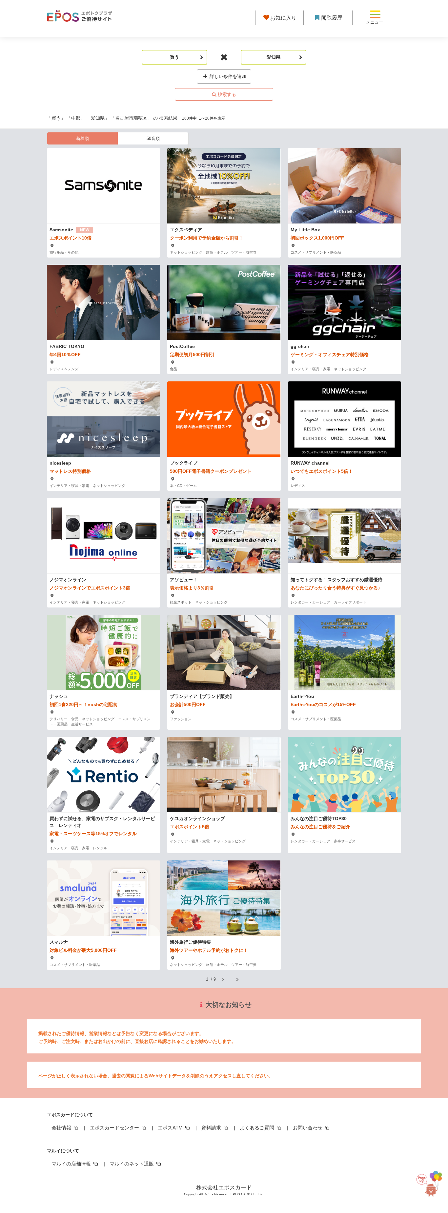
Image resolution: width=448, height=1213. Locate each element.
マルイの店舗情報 (71, 1163)
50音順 (153, 138)
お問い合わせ (308, 1127)
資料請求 (211, 1127)
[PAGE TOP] (430, 1178)
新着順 (82, 138)
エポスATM (171, 1127)
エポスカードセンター (115, 1127)
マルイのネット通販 (132, 1163)
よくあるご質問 (257, 1127)
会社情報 (61, 1127)
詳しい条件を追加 (227, 76)
